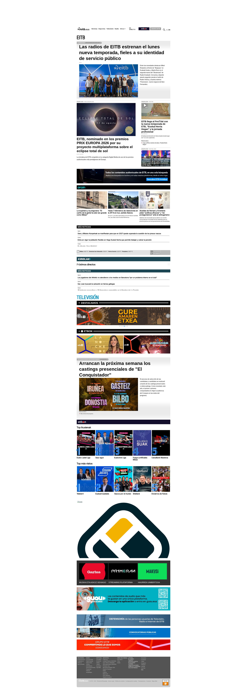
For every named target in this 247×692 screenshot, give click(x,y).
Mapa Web (154, 681)
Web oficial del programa (86, 413)
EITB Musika (89, 666)
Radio (117, 29)
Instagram (143, 663)
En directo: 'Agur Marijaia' (87, 246)
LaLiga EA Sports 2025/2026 (109, 661)
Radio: (88, 658)
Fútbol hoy (105, 659)
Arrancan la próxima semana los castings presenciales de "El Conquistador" (115, 369)
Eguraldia (98, 667)
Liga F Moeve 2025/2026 (108, 662)
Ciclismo (105, 672)
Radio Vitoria (89, 662)
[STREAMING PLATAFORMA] (123, 570)
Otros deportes (106, 675)
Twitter (142, 661)
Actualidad (98, 659)
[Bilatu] (164, 30)
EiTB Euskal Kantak (90, 667)
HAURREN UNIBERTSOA (149, 582)
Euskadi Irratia (89, 659)
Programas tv (80, 661)
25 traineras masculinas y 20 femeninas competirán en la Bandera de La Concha (108, 290)
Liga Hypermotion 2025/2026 (109, 664)
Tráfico (130, 660)
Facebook (143, 659)
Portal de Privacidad (102, 681)
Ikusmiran (98, 666)
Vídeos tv (79, 662)
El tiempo (131, 659)
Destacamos (89, 302)
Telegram (143, 664)
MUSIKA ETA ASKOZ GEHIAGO (92, 582)
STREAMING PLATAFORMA (121, 582)
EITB (81, 38)
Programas (88, 669)
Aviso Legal (111, 681)
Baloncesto (105, 673)
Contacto (148, 681)
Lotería (130, 664)
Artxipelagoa (89, 672)
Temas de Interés (133, 665)
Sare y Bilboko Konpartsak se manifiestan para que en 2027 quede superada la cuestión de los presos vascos (119, 233)
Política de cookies (120, 681)
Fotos (118, 661)
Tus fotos (157, 251)
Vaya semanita (80, 664)
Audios (118, 662)
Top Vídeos (120, 659)
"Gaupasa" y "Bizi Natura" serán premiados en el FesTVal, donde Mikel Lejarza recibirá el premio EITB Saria (155, 162)
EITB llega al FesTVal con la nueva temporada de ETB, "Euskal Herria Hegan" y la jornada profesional (154, 126)
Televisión (110, 29)
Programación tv (81, 659)
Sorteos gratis (133, 661)
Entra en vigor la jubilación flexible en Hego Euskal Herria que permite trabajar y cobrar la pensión (115, 240)
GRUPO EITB (155, 28)
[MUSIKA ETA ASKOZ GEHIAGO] (93, 570)
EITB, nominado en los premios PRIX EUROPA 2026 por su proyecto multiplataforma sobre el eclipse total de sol (105, 145)
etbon (88, 331)
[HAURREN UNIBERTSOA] (152, 570)
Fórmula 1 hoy (106, 666)
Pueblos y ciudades (134, 666)
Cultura (98, 664)
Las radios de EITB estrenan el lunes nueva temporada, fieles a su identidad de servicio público (121, 52)
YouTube (143, 668)
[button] (119, 326)
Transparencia (141, 681)
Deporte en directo (107, 677)
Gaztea (88, 664)
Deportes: (106, 658)
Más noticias (84, 227)
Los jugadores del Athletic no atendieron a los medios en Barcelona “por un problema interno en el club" (117, 278)
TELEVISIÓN (88, 297)
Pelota (104, 670)
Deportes (102, 29)
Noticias (94, 29)
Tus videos (156, 253)
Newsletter (143, 658)
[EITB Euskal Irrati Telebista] (84, 28)
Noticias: (99, 658)
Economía (98, 661)
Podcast (88, 670)
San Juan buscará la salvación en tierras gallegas (96, 284)
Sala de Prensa (133, 667)
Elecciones (131, 662)
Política (98, 662)
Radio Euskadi (89, 661)
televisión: (80, 658)
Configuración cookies (131, 681)
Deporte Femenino (107, 669)
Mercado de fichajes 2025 (109, 667)
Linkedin (143, 666)
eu (167, 30)
